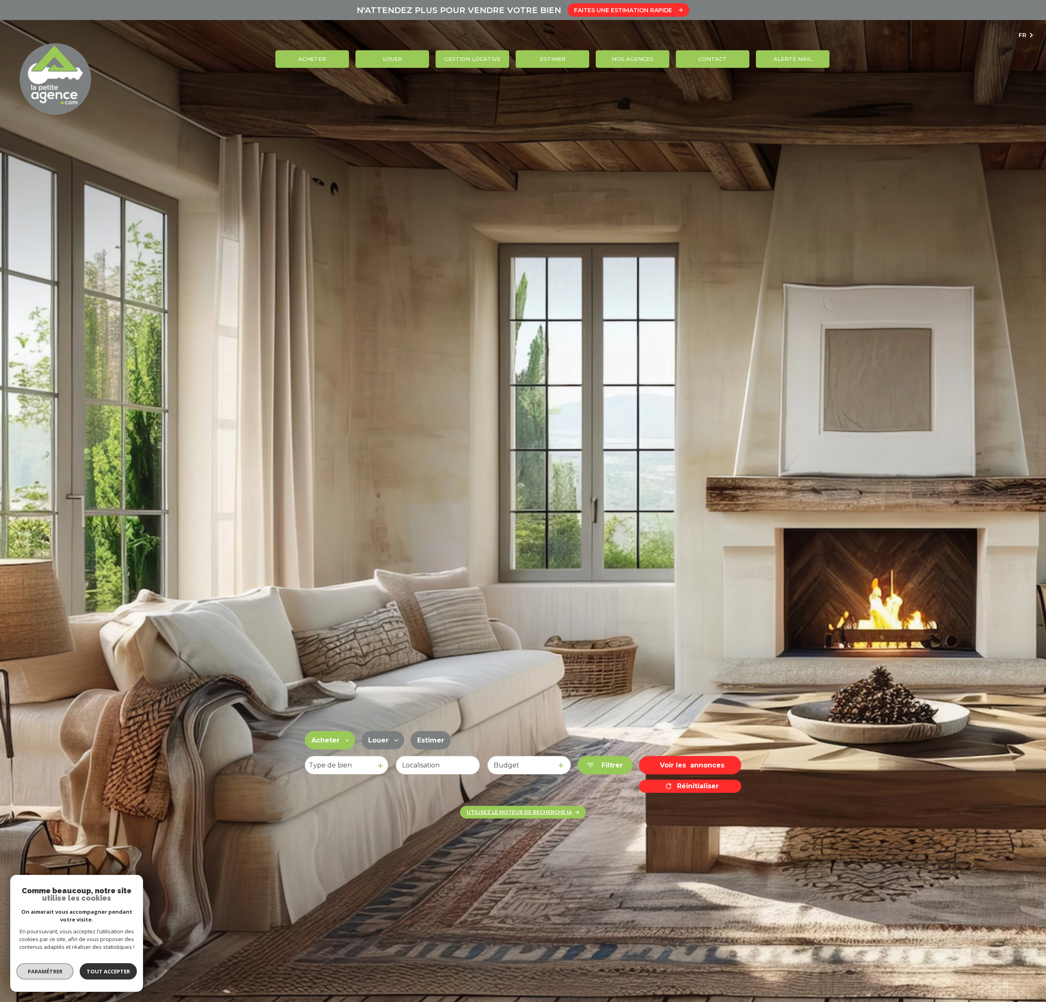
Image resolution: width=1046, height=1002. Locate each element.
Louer (392, 59)
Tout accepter (108, 971)
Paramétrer (45, 971)
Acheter (312, 59)
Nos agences (632, 59)
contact (712, 59)
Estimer (552, 59)
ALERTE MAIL (792, 59)
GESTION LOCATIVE (472, 59)
